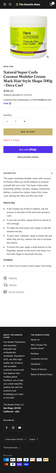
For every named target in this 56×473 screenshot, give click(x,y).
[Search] (10, 4)
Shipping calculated (12, 95)
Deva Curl (8, 67)
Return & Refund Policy (41, 374)
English (32, 439)
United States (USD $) (14, 439)
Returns (13, 285)
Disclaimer (35, 364)
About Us (35, 339)
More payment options (28, 156)
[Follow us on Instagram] (13, 427)
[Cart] (51, 4)
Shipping (13, 278)
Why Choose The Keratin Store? (39, 347)
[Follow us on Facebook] (6, 427)
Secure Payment (16, 292)
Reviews (35, 353)
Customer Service (39, 359)
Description (9, 173)
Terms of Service (39, 369)
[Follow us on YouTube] (19, 427)
